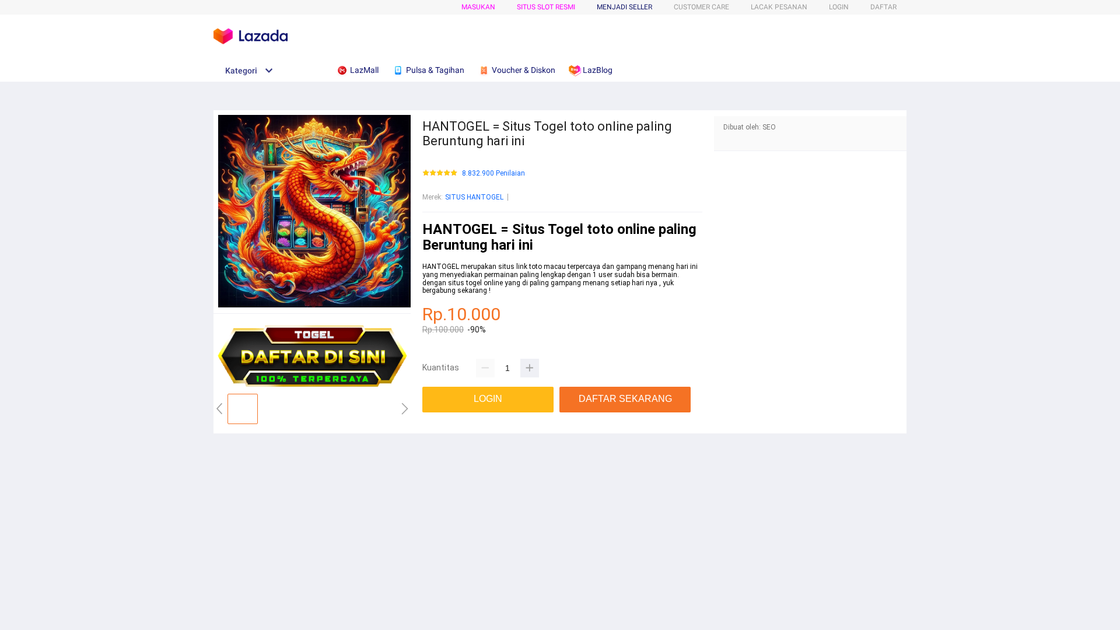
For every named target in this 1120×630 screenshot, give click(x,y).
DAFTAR (883, 7)
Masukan (478, 7)
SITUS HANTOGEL (474, 197)
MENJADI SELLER (624, 7)
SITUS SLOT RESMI (546, 7)
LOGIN (839, 7)
